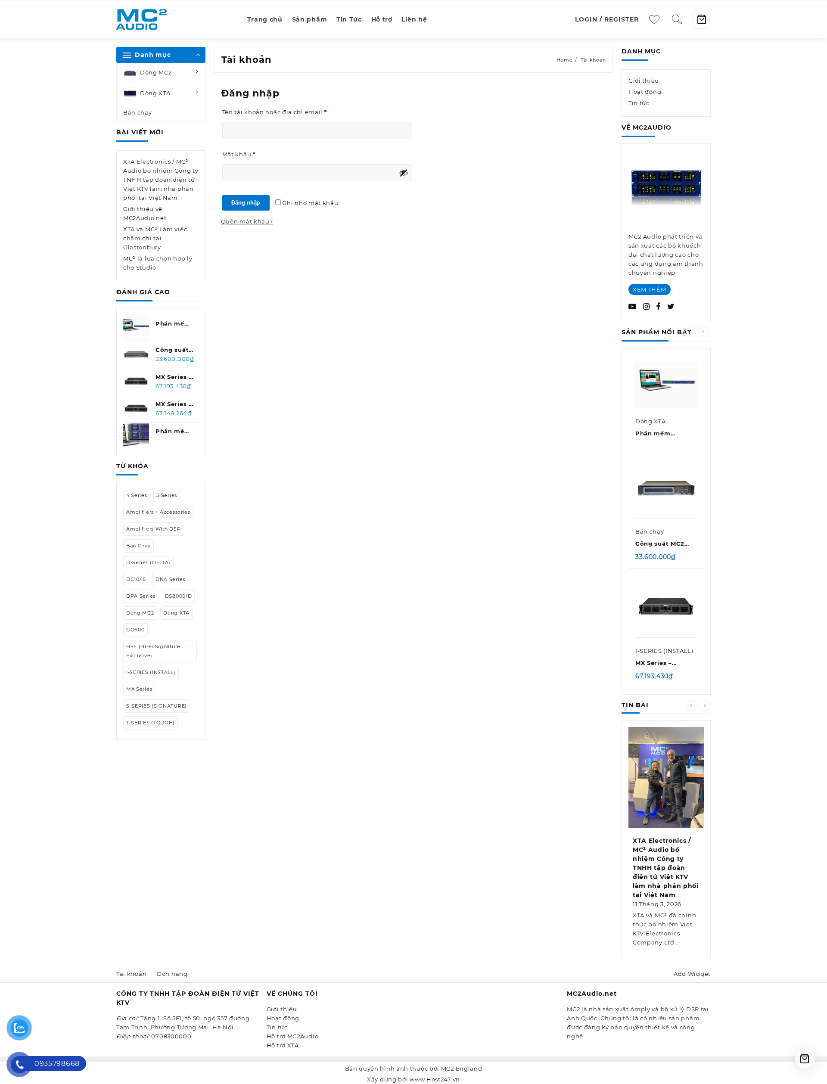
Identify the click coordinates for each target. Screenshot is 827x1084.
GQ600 (135, 630)
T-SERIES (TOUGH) (150, 723)
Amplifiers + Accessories (158, 512)
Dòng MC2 (156, 72)
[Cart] (701, 19)
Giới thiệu (643, 80)
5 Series (166, 495)
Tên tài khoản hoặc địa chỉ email (282, 113)
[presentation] (689, 331)
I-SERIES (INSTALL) (151, 672)
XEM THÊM (649, 289)
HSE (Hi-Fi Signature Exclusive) (153, 650)
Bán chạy (137, 112)
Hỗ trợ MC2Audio (293, 1036)
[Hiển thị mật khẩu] (403, 172)
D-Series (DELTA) (148, 562)
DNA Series (170, 579)
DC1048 (136, 579)
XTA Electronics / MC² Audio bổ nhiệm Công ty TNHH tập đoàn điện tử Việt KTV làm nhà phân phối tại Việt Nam (160, 179)
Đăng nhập (245, 202)
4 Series (136, 495)
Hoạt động (644, 91)
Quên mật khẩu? (247, 221)
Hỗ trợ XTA (283, 1045)
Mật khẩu (246, 155)
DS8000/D (178, 596)
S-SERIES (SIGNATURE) (156, 706)
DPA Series (140, 596)
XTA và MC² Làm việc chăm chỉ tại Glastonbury (155, 238)
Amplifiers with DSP (153, 529)
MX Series (139, 689)
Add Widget (692, 973)
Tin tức (639, 102)
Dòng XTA (155, 93)
